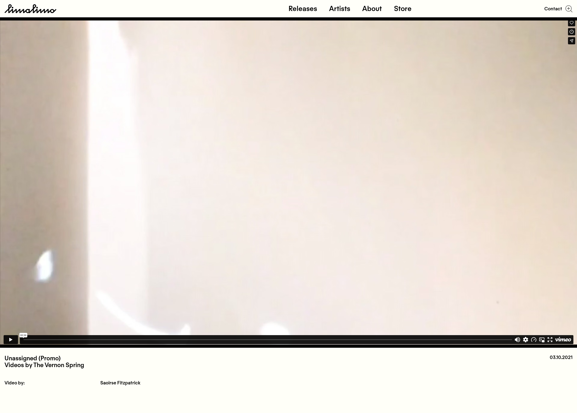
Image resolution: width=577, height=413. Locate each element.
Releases (302, 9)
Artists (339, 9)
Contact (553, 8)
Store (403, 9)
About (372, 9)
